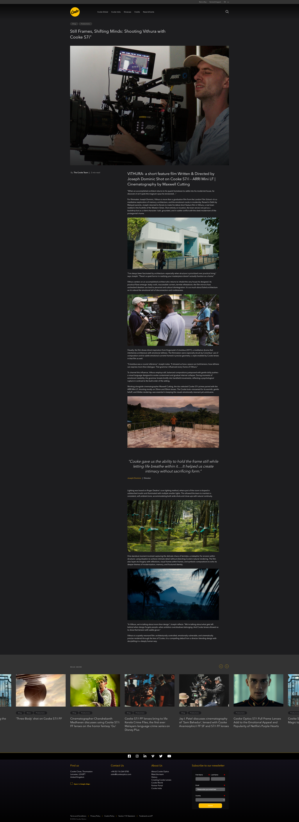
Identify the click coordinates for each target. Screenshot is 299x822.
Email (197, 785)
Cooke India (116, 12)
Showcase (127, 12)
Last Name (214, 775)
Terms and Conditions (78, 816)
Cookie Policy (109, 816)
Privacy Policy (95, 816)
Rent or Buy (202, 2)
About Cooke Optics (160, 771)
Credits (137, 12)
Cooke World (157, 783)
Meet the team (157, 774)
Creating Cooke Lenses (161, 780)
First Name (199, 775)
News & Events (148, 12)
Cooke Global (102, 12)
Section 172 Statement (126, 816)
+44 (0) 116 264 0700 (120, 771)
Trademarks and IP (146, 816)
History (154, 777)
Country (198, 796)
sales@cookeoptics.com (121, 774)
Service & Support (215, 2)
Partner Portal (157, 785)
